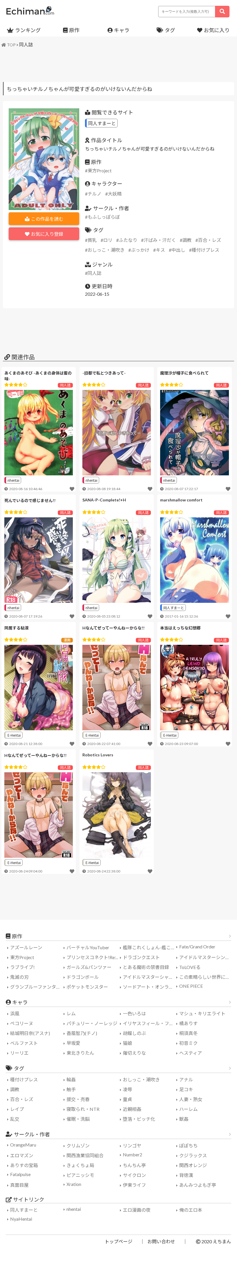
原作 (74, 30)
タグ (170, 30)
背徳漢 (186, 1175)
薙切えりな (134, 1053)
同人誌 (26, 44)
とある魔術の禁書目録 (146, 967)
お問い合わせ (161, 1241)
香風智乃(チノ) (81, 1033)
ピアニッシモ (80, 1175)
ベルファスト (24, 1043)
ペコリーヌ (21, 1023)
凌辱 (127, 1089)
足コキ (186, 1089)
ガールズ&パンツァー (89, 967)
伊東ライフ (134, 1185)
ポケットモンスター (87, 987)
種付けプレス (205, 250)
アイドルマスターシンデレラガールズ (206, 957)
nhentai (13, 480)
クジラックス (193, 1155)
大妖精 (115, 193)
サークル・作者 (32, 1134)
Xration (73, 1184)
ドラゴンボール (82, 977)
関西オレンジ (193, 1165)
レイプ (17, 1109)
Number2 (132, 1154)
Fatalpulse (20, 1174)
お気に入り (217, 30)
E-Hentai (14, 735)
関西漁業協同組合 (84, 1155)
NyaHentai (21, 1219)
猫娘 (127, 1043)
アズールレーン (26, 947)
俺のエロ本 (190, 1210)
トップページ (118, 1241)
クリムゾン (78, 1145)
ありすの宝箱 (24, 1165)
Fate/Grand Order (197, 946)
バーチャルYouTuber (87, 947)
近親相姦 (132, 1109)
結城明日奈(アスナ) (30, 1033)
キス (160, 250)
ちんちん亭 (134, 1165)
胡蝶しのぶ (134, 1033)
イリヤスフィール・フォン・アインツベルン (150, 1023)
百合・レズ (209, 240)
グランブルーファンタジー (37, 987)
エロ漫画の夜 (137, 1210)
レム (71, 1013)
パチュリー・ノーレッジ (91, 1023)
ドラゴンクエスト (141, 957)
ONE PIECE (191, 986)
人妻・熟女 (190, 1099)
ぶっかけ (140, 250)
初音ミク (188, 1043)
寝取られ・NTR (82, 1109)
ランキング (28, 30)
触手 (71, 1089)
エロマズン (21, 1155)
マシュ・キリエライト (202, 1013)
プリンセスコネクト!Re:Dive (93, 957)
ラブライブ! (22, 967)
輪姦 (71, 1079)
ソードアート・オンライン (150, 987)
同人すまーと (102, 123)
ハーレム (188, 1109)
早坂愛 (73, 1043)
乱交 (14, 1119)
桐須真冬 (188, 1033)
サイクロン (134, 1175)
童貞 (127, 1099)
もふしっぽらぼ (104, 217)
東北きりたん (80, 1053)
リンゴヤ (132, 1145)
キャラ (121, 30)
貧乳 (92, 240)
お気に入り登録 (47, 234)
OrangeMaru (23, 1144)
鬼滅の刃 (19, 977)
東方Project (100, 170)
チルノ (94, 193)
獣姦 (183, 1119)
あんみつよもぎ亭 (197, 1185)
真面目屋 (19, 1185)
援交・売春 (78, 1099)
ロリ (107, 240)
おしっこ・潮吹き (106, 250)
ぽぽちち (188, 1145)
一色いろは (134, 1013)
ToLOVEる (190, 967)
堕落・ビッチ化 (139, 1119)
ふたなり (128, 240)
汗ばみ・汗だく (160, 240)
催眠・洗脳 (78, 1119)
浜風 (14, 1013)
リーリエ (19, 1053)
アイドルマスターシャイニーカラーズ (150, 977)
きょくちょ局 (80, 1165)
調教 (187, 240)
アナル (186, 1079)
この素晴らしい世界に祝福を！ (206, 977)
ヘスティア (190, 1053)
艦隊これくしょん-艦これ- (150, 947)
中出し (178, 250)
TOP (11, 44)
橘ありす (188, 1023)
